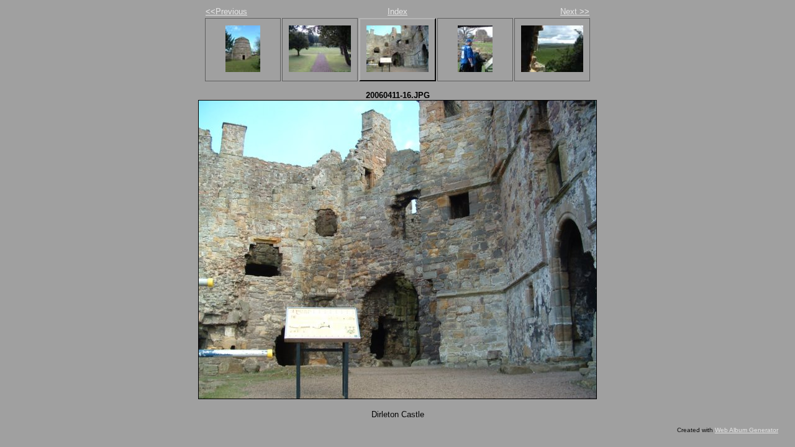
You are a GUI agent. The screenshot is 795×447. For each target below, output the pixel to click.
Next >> (574, 11)
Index (397, 11)
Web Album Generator (746, 430)
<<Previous (226, 11)
